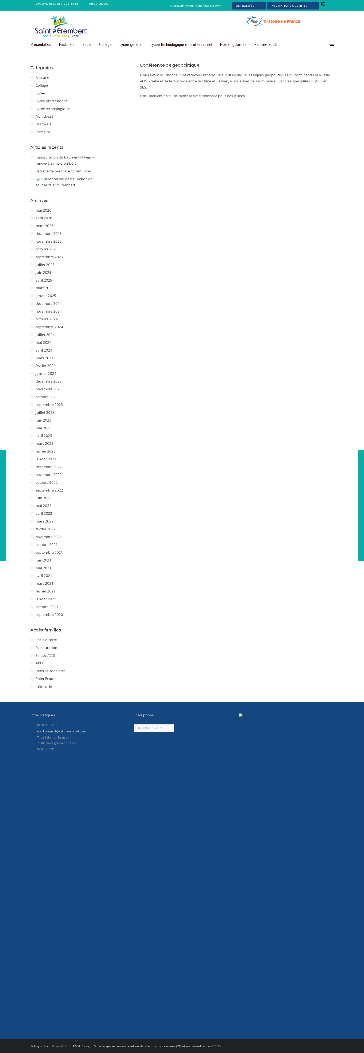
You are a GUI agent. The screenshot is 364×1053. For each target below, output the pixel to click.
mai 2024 (43, 342)
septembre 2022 (49, 490)
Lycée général (130, 44)
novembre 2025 (49, 241)
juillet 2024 (45, 334)
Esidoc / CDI (45, 655)
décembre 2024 (49, 303)
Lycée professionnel (52, 100)
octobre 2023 (47, 396)
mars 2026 (45, 225)
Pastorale (67, 44)
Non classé (45, 116)
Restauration (46, 647)
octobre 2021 (47, 544)
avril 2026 (44, 217)
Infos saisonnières (51, 670)
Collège (105, 44)
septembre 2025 (49, 256)
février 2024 (46, 365)
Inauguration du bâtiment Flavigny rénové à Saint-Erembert (65, 160)
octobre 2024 (47, 319)
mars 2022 (45, 521)
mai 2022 (43, 505)
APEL (40, 663)
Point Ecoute (46, 678)
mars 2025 (45, 287)
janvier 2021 (46, 598)
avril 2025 (44, 280)
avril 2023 (44, 435)
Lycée (40, 93)
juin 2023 (43, 420)
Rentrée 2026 (265, 44)
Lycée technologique (53, 108)
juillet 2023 (45, 412)
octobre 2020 (47, 606)
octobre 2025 (47, 249)
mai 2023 (43, 428)
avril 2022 (44, 513)
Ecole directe (46, 639)
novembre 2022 (49, 474)
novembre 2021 (49, 536)
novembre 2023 (49, 389)
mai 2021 (43, 567)
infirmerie (44, 686)
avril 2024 (44, 350)
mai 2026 (43, 210)
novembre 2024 (49, 311)
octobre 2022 (47, 482)
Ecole (86, 44)
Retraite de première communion (63, 171)
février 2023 (46, 451)
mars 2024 (45, 358)
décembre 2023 (49, 381)
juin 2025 (43, 272)
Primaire (43, 131)
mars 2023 (45, 443)
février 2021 (46, 591)
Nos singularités (233, 44)
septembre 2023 (49, 404)
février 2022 (46, 528)
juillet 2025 (45, 264)
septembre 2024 (49, 326)
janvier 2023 (46, 459)
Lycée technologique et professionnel (181, 44)
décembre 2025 (49, 233)
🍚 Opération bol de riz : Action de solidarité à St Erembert (64, 181)
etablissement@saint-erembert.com (61, 731)
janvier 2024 (46, 373)
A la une (42, 77)
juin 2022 (43, 498)
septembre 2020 (49, 614)
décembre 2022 (49, 466)
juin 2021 (43, 560)
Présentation (40, 44)
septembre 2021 (49, 552)
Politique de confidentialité (48, 1046)
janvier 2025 (46, 295)
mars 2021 (45, 583)
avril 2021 (44, 575)
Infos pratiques (98, 3)
